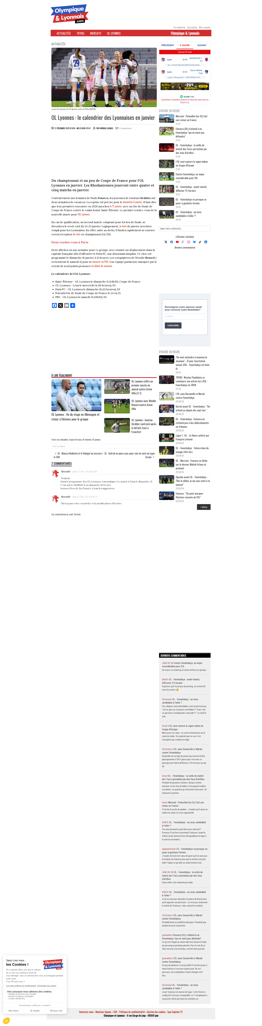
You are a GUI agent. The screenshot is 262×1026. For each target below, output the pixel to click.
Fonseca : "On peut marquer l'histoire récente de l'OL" (189, 495)
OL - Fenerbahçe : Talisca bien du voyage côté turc (192, 450)
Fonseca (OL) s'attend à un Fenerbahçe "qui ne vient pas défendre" (190, 132)
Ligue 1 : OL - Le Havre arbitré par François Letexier (192, 437)
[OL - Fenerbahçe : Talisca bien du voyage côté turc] (166, 450)
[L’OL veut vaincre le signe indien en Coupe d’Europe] (166, 164)
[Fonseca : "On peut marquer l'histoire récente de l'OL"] (166, 496)
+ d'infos (203, 507)
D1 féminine (87, 439)
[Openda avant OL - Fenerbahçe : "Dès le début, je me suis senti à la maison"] (166, 479)
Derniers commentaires (184, 247)
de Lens (76, 234)
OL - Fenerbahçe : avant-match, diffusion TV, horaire (191, 188)
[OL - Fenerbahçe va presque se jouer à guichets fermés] (166, 202)
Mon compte (204, 27)
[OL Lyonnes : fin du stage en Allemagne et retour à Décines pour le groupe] (76, 410)
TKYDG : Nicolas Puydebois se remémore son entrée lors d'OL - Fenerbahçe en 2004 (192, 381)
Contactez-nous (86, 1012)
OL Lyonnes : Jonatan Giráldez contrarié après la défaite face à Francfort (143, 426)
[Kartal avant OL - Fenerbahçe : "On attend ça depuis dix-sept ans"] (166, 409)
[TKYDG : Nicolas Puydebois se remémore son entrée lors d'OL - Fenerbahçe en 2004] (166, 380)
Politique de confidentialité (132, 1012)
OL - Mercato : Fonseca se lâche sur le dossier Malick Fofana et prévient (191, 464)
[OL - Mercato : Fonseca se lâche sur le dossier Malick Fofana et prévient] (166, 463)
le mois (123, 226)
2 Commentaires (125, 128)
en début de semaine (101, 266)
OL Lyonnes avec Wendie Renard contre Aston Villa (143, 405)
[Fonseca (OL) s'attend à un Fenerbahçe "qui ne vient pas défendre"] (166, 131)
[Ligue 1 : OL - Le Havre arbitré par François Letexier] (166, 438)
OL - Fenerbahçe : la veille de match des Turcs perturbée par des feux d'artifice (191, 149)
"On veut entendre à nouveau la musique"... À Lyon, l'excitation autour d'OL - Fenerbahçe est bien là (192, 362)
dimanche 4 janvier (132, 202)
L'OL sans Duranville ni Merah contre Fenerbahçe (190, 395)
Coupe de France (75, 439)
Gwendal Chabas (106, 128)
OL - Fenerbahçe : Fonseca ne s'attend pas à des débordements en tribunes (192, 422)
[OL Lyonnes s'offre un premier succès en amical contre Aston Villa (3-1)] (117, 393)
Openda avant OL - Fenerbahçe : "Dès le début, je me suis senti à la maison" (193, 480)
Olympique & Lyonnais (185, 33)
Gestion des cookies (156, 1012)
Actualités (64, 33)
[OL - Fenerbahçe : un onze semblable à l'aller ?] (166, 214)
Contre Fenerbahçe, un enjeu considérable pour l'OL (190, 176)
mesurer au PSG (100, 262)
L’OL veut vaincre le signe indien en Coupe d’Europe (192, 163)
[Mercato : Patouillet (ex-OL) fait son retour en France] (166, 118)
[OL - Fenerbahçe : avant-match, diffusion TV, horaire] (166, 189)
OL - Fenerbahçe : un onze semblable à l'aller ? (188, 214)
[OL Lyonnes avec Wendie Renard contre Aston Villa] (117, 412)
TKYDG (80, 33)
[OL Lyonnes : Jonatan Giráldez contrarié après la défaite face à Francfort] (117, 431)
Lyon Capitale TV (175, 1012)
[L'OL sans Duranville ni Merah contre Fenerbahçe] (166, 396)
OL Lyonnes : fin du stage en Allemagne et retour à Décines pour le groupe (75, 416)
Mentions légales (103, 1012)
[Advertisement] (104, 155)
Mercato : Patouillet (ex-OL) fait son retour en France (191, 118)
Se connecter (179, 27)
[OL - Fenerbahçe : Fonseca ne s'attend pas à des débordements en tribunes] (166, 421)
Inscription (192, 27)
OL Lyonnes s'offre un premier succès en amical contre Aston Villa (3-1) (142, 387)
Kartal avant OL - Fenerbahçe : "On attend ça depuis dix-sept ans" (193, 408)
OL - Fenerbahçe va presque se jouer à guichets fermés (191, 201)
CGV (115, 1012)
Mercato (95, 33)
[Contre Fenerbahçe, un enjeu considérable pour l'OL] (166, 177)
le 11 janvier (116, 206)
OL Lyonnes (114, 33)
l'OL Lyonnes (84, 214)
